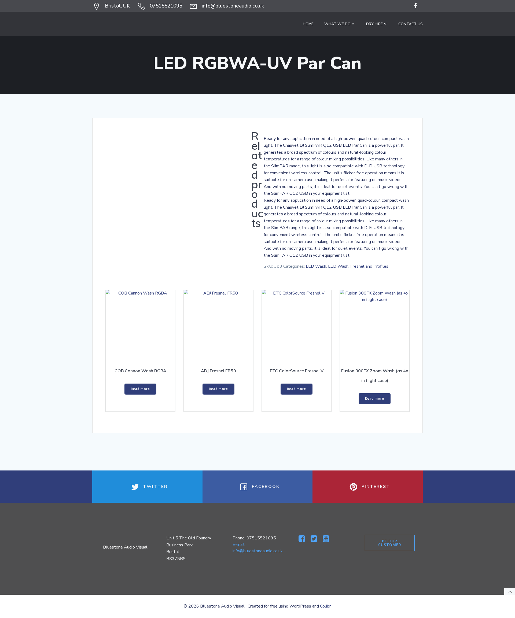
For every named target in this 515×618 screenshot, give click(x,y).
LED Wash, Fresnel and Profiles (358, 266)
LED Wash (316, 266)
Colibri (326, 606)
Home (308, 24)
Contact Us (410, 24)
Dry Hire (374, 24)
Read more (140, 389)
